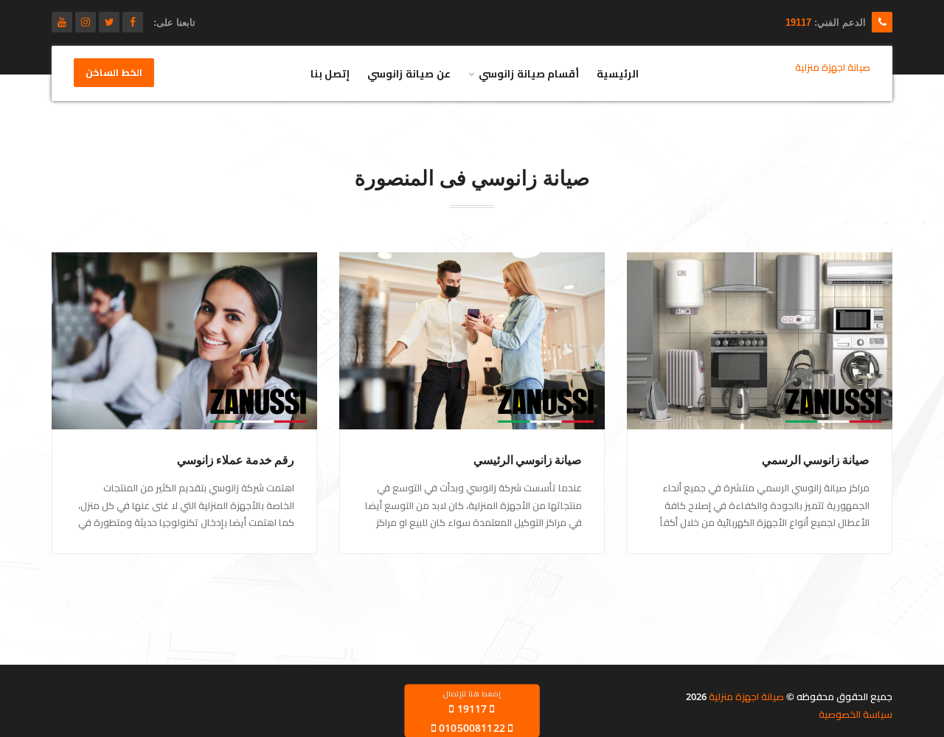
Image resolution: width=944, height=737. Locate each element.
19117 (798, 22)
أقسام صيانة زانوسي (529, 73)
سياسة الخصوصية (855, 714)
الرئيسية (618, 73)
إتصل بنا (330, 73)
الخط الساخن (114, 73)
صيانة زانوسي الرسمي (816, 460)
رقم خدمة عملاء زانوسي (235, 460)
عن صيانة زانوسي (409, 73)
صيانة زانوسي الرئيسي (527, 460)
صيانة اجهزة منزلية (746, 696)
